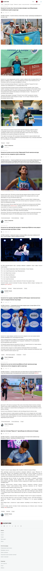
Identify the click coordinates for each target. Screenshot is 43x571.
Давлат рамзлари (4, 552)
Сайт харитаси (4, 563)
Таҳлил (2, 537)
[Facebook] (8, 12)
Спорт (7, 143)
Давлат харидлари (4, 556)
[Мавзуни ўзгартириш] (37, 2)
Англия (8, 511)
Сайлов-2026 (6, 4)
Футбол (3, 511)
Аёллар (10, 288)
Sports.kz (36, 373)
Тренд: (2, 4)
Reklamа (2, 567)
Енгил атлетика (15, 218)
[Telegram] (6, 12)
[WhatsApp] (3, 12)
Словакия (19, 354)
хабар (5, 507)
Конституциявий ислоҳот (35, 4)
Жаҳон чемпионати (17, 288)
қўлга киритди (8, 284)
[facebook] (9, 526)
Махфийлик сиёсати (5, 550)
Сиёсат (2, 534)
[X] (10, 12)
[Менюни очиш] (41, 2)
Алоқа (2, 565)
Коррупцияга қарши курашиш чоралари (8, 554)
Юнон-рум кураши (10, 354)
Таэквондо (3, 288)
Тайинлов (16, 4)
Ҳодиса (19, 4)
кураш (2, 354)
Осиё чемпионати (5, 218)
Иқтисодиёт (3, 539)
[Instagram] (1, 12)
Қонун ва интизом (25, 4)
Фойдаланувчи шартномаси (6, 548)
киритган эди (14, 205)
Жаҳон (2, 541)
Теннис (3, 143)
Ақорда (11, 4)
